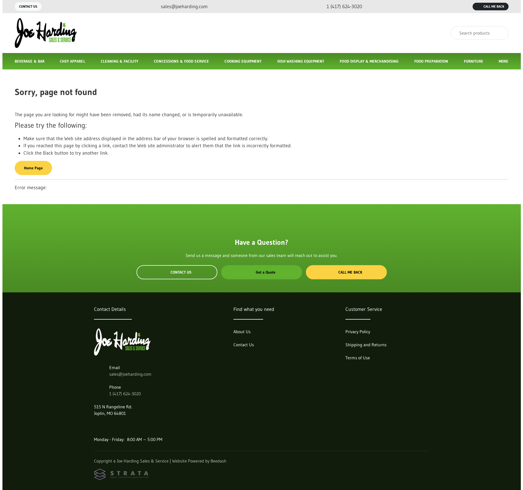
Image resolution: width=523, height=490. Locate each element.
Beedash (218, 461)
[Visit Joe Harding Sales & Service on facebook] (96, 426)
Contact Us (28, 6)
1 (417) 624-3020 (125, 393)
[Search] (501, 33)
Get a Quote (265, 272)
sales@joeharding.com (130, 374)
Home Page (33, 168)
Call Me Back (494, 6)
